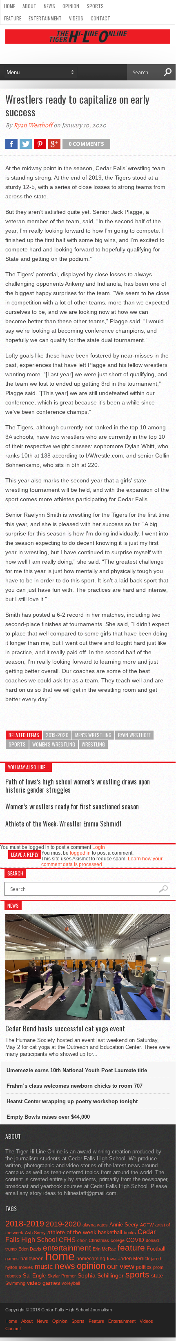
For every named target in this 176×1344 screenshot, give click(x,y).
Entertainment (45, 18)
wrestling (93, 744)
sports (17, 744)
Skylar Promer (61, 1275)
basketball (110, 1232)
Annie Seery (123, 1225)
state (157, 1276)
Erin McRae (104, 1248)
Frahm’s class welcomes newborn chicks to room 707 (75, 1086)
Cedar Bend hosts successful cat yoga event (65, 1028)
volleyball (71, 1283)
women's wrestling (53, 744)
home (60, 1256)
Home (9, 5)
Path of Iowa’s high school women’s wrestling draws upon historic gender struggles (77, 785)
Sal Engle (34, 1276)
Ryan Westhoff (32, 125)
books (130, 1232)
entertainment (67, 1248)
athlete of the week (71, 1232)
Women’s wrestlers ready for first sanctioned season (72, 806)
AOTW (147, 1224)
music (44, 1267)
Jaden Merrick (133, 1259)
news (65, 1266)
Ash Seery (35, 1232)
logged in (80, 853)
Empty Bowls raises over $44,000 (48, 1117)
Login (98, 847)
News (49, 5)
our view (120, 1266)
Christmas (99, 1240)
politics (143, 1267)
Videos (76, 18)
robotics (13, 1275)
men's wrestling (93, 734)
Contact (100, 18)
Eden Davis (29, 1248)
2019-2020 (57, 734)
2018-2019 (24, 1223)
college (118, 1240)
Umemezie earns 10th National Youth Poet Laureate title (77, 1070)
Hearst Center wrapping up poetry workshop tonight (72, 1101)
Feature (12, 18)
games (12, 1258)
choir (82, 1240)
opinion (91, 1266)
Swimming (15, 1283)
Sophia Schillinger (101, 1276)
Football (156, 1249)
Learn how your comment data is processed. (102, 861)
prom (158, 1267)
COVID (135, 1240)
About (29, 5)
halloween (32, 1259)
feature (131, 1247)
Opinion (70, 5)
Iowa (111, 1258)
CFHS (67, 1239)
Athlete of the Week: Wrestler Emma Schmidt (63, 824)
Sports (95, 5)
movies (26, 1267)
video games (43, 1283)
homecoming (90, 1259)
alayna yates (95, 1224)
